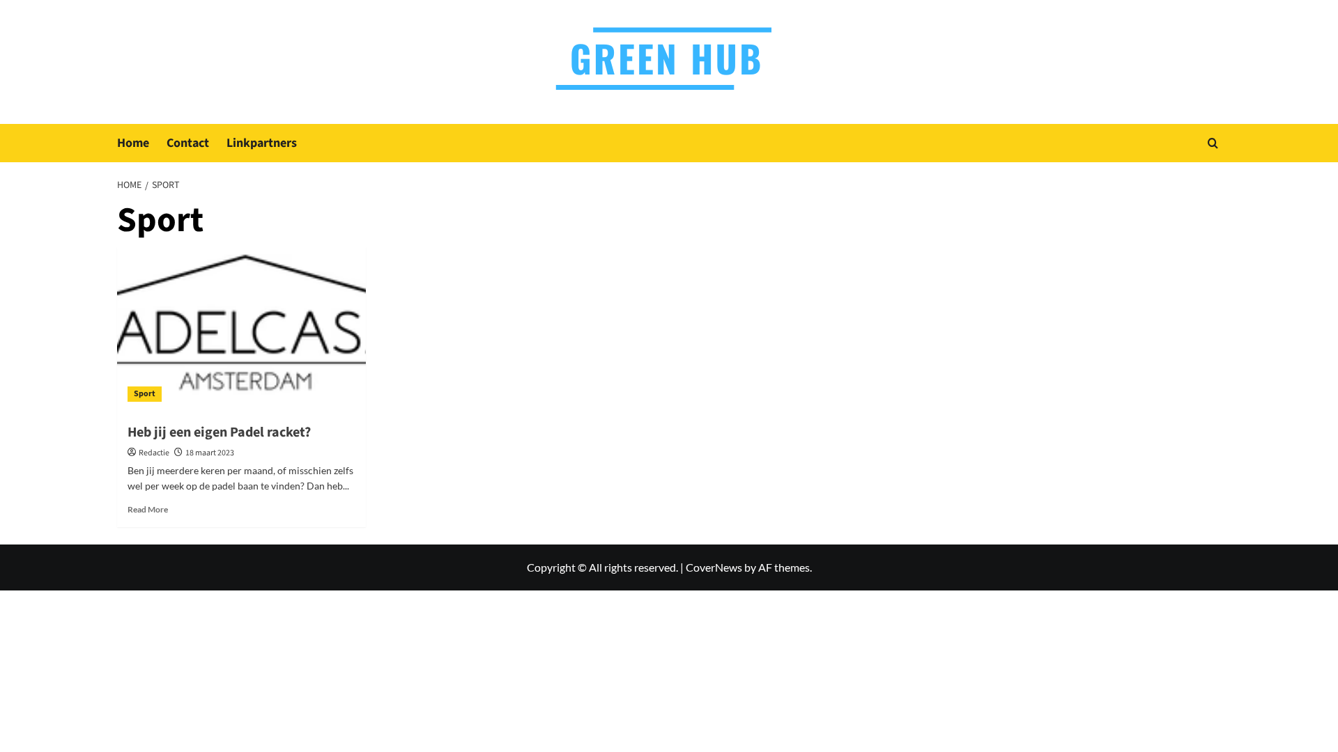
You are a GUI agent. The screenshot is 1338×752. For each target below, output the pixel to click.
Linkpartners (261, 143)
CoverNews (714, 567)
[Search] (1213, 143)
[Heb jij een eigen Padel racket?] (241, 329)
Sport (144, 394)
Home (133, 143)
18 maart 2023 (209, 453)
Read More (148, 509)
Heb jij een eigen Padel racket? (221, 432)
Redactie (154, 453)
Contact (188, 143)
